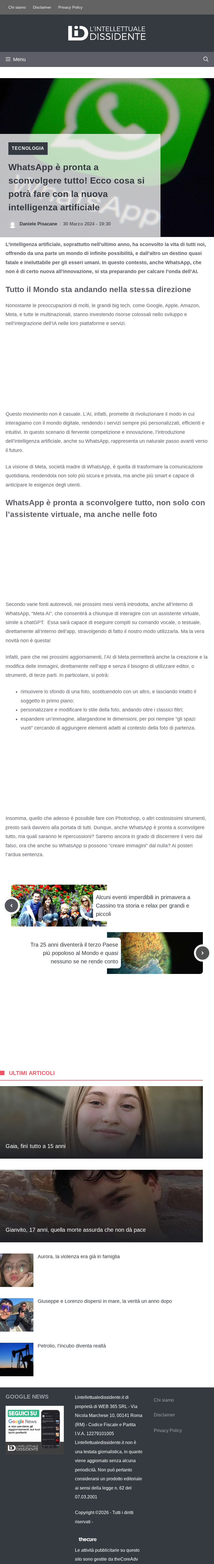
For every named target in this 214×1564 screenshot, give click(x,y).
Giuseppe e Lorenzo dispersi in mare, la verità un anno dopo (105, 1301)
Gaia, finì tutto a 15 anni (35, 1146)
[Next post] (202, 953)
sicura (93, 475)
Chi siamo (17, 7)
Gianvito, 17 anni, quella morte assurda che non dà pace (76, 1230)
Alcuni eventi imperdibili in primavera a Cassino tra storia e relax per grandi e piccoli (143, 905)
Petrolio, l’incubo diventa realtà (72, 1346)
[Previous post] (11, 905)
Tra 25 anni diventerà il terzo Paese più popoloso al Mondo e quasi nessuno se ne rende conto (74, 953)
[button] (206, 59)
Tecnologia (28, 148)
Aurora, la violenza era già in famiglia (79, 1256)
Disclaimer (42, 7)
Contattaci (104, 1521)
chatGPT (33, 622)
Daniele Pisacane (38, 224)
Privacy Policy (70, 7)
